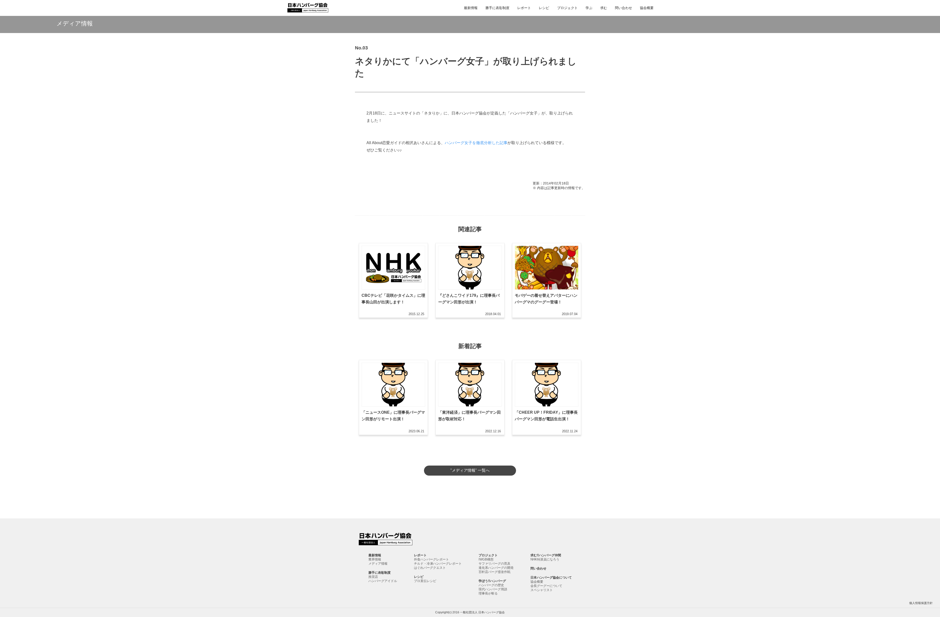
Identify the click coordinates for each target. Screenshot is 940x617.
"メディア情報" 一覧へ (470, 470)
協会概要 (647, 8)
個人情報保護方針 (921, 603)
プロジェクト (567, 8)
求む (603, 8)
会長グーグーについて (546, 586)
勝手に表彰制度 (497, 8)
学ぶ (589, 8)
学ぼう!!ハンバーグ (492, 581)
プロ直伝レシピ (425, 581)
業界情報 (374, 559)
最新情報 (471, 8)
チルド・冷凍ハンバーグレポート (438, 563)
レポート (524, 8)
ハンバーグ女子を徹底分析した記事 (476, 143)
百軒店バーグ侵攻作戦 (494, 572)
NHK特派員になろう (544, 559)
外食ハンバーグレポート (431, 559)
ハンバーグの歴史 (491, 585)
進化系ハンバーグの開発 (496, 568)
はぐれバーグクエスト (430, 568)
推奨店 (373, 577)
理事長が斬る (488, 593)
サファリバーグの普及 (494, 563)
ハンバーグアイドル (382, 581)
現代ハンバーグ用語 (493, 589)
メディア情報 (378, 563)
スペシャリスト (541, 590)
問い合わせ (623, 8)
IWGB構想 (486, 559)
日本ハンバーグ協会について (551, 577)
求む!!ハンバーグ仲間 (545, 555)
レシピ (544, 8)
